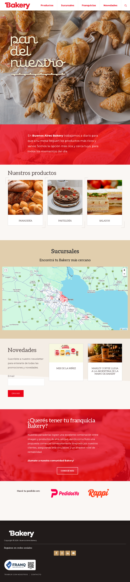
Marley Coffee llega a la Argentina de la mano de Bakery (105, 371)
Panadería (25, 220)
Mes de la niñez (66, 368)
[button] (125, 5)
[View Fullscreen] (6, 270)
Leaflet (124, 329)
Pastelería (65, 220)
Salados (104, 220)
